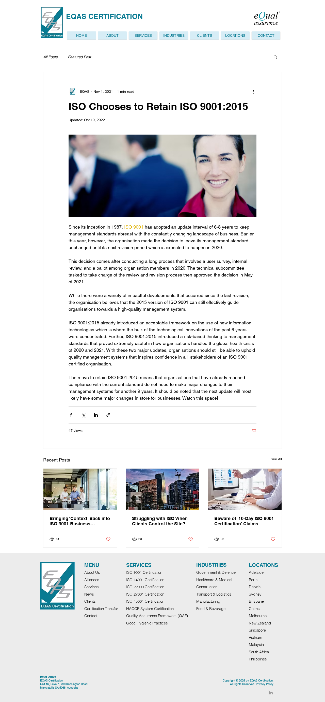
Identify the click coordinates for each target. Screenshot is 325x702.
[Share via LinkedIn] (95, 415)
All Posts (50, 57)
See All (276, 459)
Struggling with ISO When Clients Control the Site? (160, 521)
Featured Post (79, 57)
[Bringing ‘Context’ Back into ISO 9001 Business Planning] (80, 489)
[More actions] (253, 91)
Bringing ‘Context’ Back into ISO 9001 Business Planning (80, 521)
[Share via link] (108, 415)
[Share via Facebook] (71, 415)
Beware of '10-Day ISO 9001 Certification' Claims (244, 521)
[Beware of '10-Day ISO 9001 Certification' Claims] (245, 489)
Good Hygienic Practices (147, 623)
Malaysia (256, 644)
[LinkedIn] (270, 692)
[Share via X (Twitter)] (83, 415)
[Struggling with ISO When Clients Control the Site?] (162, 489)
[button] (235, 35)
